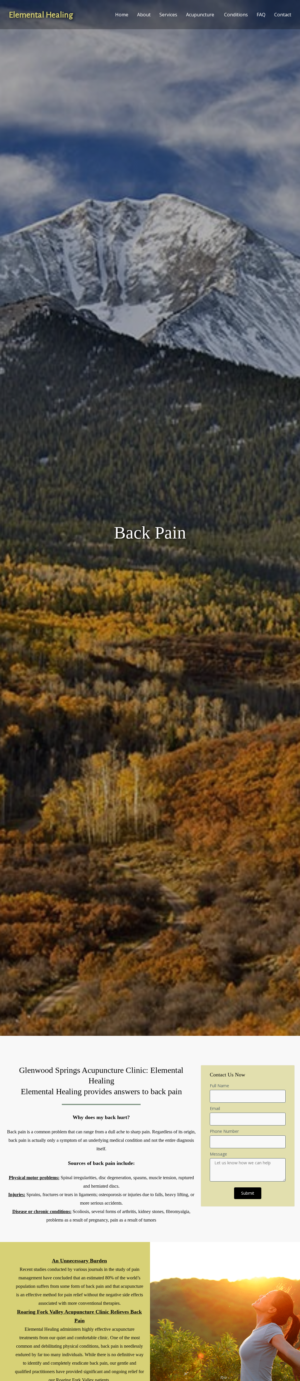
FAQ (261, 14)
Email (215, 1108)
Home (121, 14)
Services (168, 14)
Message (218, 1154)
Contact (282, 14)
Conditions (236, 14)
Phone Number (224, 1131)
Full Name (219, 1085)
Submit (247, 1193)
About (144, 14)
